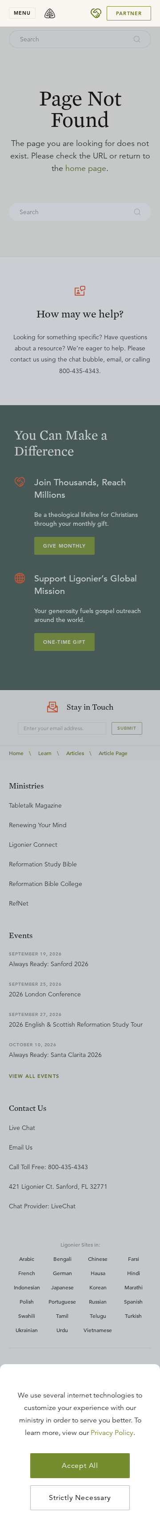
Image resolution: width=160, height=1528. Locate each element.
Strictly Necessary (80, 1497)
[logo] (50, 13)
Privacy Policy (112, 1432)
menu (22, 13)
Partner (129, 13)
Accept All (80, 1465)
